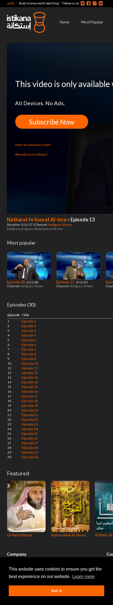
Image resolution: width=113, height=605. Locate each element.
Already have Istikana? (31, 154)
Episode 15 (30, 387)
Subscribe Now (51, 122)
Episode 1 (29, 321)
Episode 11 (30, 368)
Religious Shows (60, 225)
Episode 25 (30, 434)
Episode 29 (30, 452)
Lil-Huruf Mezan (19, 535)
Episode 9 (29, 359)
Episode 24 (30, 429)
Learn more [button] (83, 576)
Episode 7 (29, 349)
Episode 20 (30, 410)
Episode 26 (30, 438)
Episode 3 (29, 331)
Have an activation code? (33, 145)
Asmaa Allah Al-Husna (68, 535)
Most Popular (92, 22)
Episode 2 (29, 326)
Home (64, 22)
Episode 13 (30, 377)
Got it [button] (56, 590)
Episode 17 (30, 396)
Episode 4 (29, 335)
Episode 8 (29, 354)
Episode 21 (65, 282)
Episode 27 (30, 443)
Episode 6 (29, 345)
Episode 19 (30, 405)
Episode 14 (30, 382)
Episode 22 (30, 419)
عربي (10, 2)
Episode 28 (16, 282)
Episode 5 (29, 340)
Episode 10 (30, 363)
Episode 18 (30, 401)
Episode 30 (30, 457)
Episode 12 (30, 373)
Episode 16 (30, 391)
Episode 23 (30, 424)
